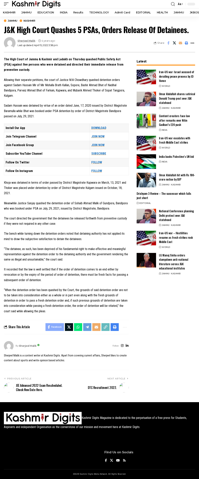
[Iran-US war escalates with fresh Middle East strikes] (146, 143)
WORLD (166, 86)
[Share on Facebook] (168, 43)
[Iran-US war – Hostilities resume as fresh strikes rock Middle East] (146, 238)
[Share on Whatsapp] (78, 327)
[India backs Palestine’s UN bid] (146, 161)
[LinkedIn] (127, 346)
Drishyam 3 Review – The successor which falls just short (164, 195)
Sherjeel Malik (26, 40)
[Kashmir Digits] (36, 4)
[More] (192, 43)
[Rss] (124, 460)
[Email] (180, 43)
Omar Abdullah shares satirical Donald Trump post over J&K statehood (177, 98)
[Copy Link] (105, 327)
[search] (173, 4)
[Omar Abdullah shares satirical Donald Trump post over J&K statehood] (146, 99)
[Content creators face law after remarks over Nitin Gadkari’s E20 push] (146, 121)
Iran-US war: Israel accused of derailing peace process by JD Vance (176, 76)
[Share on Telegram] (87, 327)
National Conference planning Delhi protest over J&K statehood (176, 215)
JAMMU (12, 20)
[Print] (186, 43)
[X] (111, 460)
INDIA (164, 130)
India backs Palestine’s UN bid (176, 156)
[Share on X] (174, 43)
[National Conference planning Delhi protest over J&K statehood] (146, 216)
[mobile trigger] (7, 4)
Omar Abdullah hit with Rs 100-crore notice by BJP (177, 177)
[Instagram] (122, 346)
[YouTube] (118, 460)
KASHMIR (29, 20)
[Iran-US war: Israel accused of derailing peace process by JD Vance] (146, 77)
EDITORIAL (145, 203)
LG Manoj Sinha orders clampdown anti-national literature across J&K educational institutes (173, 261)
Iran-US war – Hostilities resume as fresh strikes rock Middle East (176, 237)
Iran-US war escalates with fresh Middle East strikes (174, 140)
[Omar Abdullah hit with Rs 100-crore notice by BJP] (146, 180)
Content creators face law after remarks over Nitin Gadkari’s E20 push (174, 120)
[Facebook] (105, 460)
